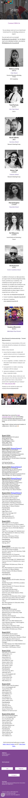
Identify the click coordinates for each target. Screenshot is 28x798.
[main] (14, 9)
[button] (2, 2)
